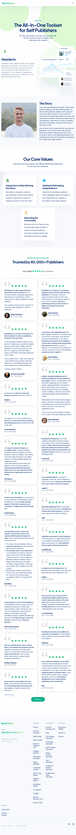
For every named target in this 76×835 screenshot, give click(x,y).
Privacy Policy (21, 826)
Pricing (35, 727)
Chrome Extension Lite (50, 728)
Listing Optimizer (36, 763)
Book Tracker (37, 740)
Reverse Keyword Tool (38, 798)
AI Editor (36, 793)
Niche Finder (37, 736)
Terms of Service (7, 826)
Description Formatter (37, 757)
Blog (47, 733)
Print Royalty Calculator (50, 737)
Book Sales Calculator (49, 743)
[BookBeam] (8, 3)
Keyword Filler (38, 803)
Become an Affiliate (62, 728)
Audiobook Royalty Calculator (49, 767)
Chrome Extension (36, 732)
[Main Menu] (73, 3)
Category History (36, 779)
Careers (61, 736)
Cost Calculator (49, 761)
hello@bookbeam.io (12, 732)
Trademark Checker (37, 768)
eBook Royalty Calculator (49, 755)
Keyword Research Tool (36, 745)
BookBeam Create (37, 785)
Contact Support (4, 814)
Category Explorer (36, 752)
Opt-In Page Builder (37, 774)
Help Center (5, 809)
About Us (61, 733)
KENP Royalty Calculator (50, 748)
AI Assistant (37, 790)
